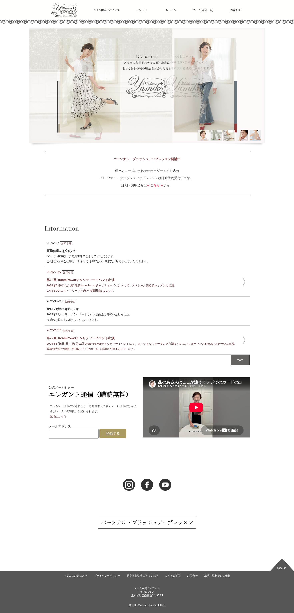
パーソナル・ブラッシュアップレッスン (147, 522)
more (240, 359)
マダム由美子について (106, 10)
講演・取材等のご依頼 (217, 575)
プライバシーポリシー (107, 575)
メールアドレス (60, 426)
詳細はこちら (58, 416)
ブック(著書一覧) (202, 10)
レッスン (171, 10)
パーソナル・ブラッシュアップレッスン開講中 (147, 159)
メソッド (141, 10)
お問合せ (192, 575)
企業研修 (234, 10)
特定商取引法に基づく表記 (142, 575)
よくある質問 (172, 575)
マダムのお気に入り (75, 575)
